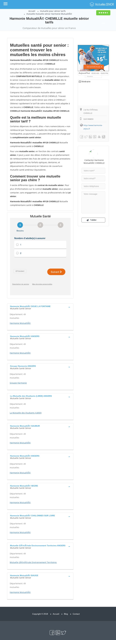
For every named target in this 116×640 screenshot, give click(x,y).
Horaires (90, 76)
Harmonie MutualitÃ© (20, 323)
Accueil (31, 11)
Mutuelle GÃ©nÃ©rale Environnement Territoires (33, 562)
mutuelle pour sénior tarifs (53, 11)
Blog (66, 614)
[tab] (40, 307)
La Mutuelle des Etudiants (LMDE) (26, 412)
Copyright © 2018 (40, 614)
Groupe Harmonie (18, 383)
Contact (76, 614)
